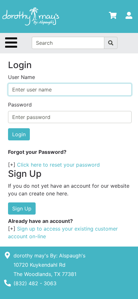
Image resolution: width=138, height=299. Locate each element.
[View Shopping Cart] (112, 16)
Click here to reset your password (58, 164)
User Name (21, 77)
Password (20, 104)
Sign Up (21, 208)
